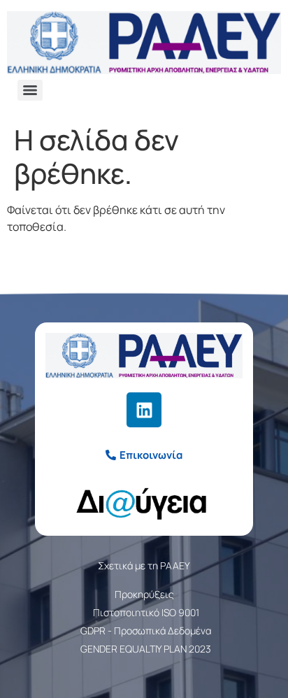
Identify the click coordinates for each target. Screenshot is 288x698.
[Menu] (30, 90)
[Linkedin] (144, 409)
